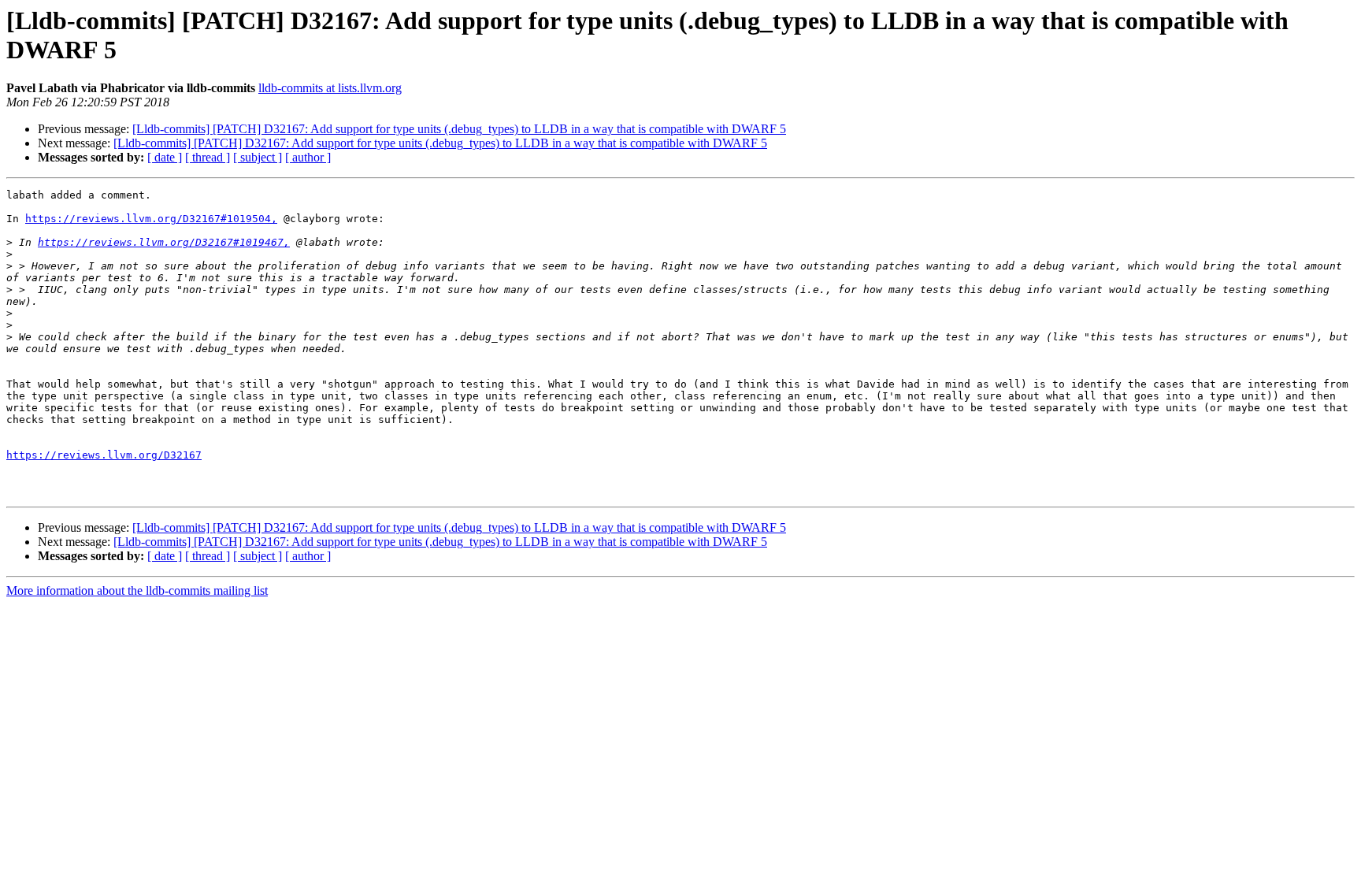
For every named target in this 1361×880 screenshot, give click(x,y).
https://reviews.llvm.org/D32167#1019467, (164, 242)
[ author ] (308, 157)
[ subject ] (257, 157)
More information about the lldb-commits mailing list (137, 590)
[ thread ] (207, 157)
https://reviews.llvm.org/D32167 (104, 455)
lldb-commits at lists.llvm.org (330, 88)
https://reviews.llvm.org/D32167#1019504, (151, 219)
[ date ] (164, 157)
